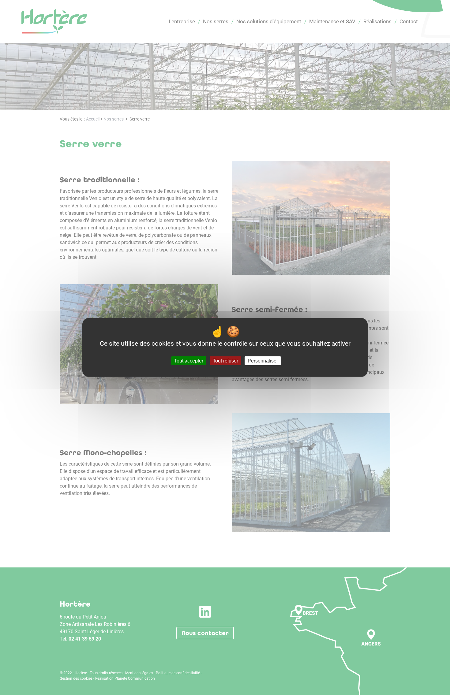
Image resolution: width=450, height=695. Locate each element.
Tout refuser (225, 360)
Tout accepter (188, 360)
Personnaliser (263, 360)
